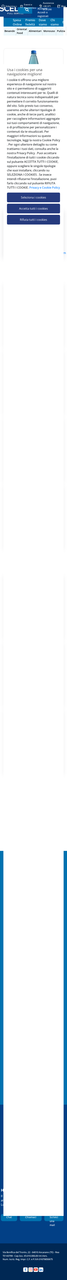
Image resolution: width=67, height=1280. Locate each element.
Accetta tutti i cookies (33, 209)
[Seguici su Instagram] (30, 1269)
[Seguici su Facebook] (25, 1269)
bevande (9, 31)
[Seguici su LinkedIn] (41, 1269)
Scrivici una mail (54, 1218)
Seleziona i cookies (33, 197)
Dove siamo (43, 22)
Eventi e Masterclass (30, 6)
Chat (9, 1217)
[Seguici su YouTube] (36, 1269)
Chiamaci (30, 1217)
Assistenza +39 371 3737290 (48, 6)
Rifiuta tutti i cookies (33, 220)
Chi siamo (55, 22)
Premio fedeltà (30, 22)
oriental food (22, 31)
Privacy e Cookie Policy (44, 188)
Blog (63, 6)
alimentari (35, 31)
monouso (49, 31)
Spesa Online (17, 22)
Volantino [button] (10, 6)
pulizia (61, 31)
